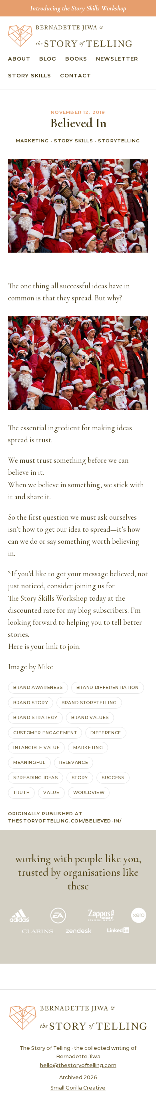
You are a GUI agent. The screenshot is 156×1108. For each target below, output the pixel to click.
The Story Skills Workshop (48, 598)
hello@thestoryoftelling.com (78, 1065)
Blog (47, 59)
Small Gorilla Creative (78, 1088)
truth (21, 792)
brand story (30, 702)
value (51, 792)
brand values (90, 717)
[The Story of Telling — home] (70, 36)
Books (76, 59)
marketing (88, 747)
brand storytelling (89, 702)
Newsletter (117, 59)
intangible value (36, 747)
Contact (75, 76)
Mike (45, 666)
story (80, 777)
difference (105, 732)
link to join (62, 646)
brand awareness (38, 687)
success (113, 777)
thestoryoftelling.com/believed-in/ (65, 821)
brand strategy (35, 717)
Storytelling (119, 141)
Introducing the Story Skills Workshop (78, 8)
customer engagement (45, 732)
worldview (89, 792)
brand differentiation (107, 687)
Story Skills (29, 76)
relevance (73, 762)
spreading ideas (35, 777)
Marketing (32, 141)
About (19, 59)
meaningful (29, 762)
